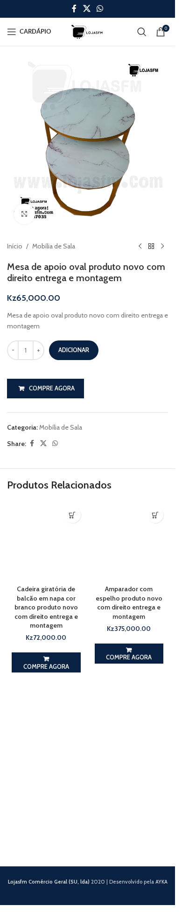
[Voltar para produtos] (151, 246)
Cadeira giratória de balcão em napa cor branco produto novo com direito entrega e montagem (46, 607)
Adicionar (73, 350)
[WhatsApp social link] (100, 8)
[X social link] (86, 8)
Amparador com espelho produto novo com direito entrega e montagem (129, 603)
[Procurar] (142, 31)
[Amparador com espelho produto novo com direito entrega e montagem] (129, 541)
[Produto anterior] (140, 246)
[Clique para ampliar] (24, 214)
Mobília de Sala (53, 246)
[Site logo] (87, 31)
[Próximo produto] (162, 246)
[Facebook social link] (74, 8)
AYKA (161, 881)
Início (14, 246)
